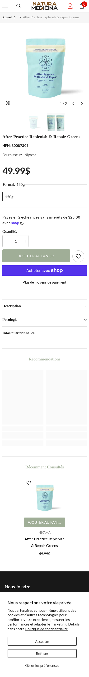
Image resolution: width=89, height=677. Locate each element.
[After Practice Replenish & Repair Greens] (44, 496)
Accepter (42, 641)
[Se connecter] (70, 6)
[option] (44, 65)
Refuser (42, 653)
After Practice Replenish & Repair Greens (44, 542)
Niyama (30, 155)
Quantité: (9, 231)
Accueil (7, 17)
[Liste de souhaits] (78, 256)
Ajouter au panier (36, 256)
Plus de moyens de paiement (44, 282)
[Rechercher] (19, 6)
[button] (73, 103)
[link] (22, 435)
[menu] (5, 6)
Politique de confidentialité (46, 629)
